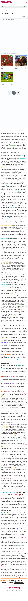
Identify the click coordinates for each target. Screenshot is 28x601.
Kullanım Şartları (10, 590)
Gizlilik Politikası (18, 590)
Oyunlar (24, 16)
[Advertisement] (14, 36)
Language (23, 599)
